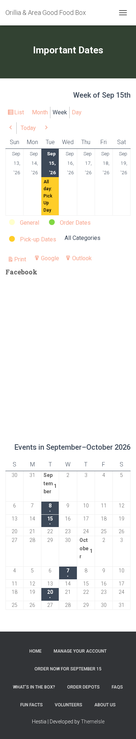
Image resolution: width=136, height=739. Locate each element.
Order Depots (83, 687)
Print (21, 260)
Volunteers (68, 704)
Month (40, 112)
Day (77, 112)
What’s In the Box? (34, 687)
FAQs (117, 687)
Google (50, 260)
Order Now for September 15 (68, 668)
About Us (105, 704)
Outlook (82, 260)
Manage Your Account (80, 651)
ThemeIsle (92, 721)
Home (35, 651)
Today (28, 127)
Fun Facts (31, 704)
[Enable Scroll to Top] (121, 724)
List (20, 114)
